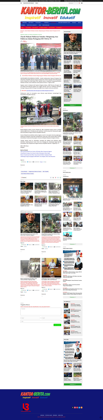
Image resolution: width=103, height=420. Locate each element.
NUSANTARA (38, 22)
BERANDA (22, 34)
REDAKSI (42, 415)
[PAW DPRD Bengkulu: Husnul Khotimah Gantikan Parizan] (68, 375)
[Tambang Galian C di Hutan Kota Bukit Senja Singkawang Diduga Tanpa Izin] (77, 57)
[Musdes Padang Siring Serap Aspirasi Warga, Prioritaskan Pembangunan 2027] (77, 158)
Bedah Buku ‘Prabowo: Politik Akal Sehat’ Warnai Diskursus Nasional (72, 199)
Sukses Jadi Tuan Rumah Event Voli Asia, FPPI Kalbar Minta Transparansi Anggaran (36, 151)
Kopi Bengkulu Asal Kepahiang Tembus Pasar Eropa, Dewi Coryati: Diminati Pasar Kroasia (72, 289)
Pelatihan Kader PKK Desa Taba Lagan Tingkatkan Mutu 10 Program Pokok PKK (55, 204)
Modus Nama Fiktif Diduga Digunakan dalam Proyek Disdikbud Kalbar (67, 62)
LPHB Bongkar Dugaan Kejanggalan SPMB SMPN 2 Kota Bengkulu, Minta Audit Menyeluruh (38, 156)
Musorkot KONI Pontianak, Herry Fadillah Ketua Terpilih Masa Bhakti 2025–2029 (76, 311)
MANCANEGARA (45, 25)
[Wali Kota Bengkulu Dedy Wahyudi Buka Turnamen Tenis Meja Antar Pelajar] (67, 327)
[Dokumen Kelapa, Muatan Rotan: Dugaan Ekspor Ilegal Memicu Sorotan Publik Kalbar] (77, 76)
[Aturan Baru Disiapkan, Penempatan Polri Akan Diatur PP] (67, 234)
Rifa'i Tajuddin (45, 171)
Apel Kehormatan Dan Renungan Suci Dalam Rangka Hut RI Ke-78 (39, 90)
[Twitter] (73, 408)
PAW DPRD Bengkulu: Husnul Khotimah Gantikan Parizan (72, 281)
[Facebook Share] (51, 178)
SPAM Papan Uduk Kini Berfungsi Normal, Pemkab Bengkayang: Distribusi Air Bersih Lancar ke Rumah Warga (67, 90)
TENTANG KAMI (48, 415)
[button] (79, 3)
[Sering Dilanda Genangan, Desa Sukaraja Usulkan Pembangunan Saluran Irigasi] (41, 186)
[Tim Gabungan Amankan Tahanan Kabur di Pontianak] (68, 67)
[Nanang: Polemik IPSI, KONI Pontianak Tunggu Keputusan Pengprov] (67, 316)
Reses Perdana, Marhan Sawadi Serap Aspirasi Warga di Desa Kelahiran (71, 285)
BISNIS (79, 22)
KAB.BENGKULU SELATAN (37, 34)
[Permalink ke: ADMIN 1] (21, 41)
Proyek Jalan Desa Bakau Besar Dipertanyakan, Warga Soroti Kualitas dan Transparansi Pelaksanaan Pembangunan (68, 81)
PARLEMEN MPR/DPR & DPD (64, 22)
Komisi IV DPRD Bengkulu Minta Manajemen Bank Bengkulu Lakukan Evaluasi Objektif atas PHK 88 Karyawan (72, 294)
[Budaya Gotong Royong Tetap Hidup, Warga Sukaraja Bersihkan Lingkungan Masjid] (55, 186)
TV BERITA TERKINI (43, 27)
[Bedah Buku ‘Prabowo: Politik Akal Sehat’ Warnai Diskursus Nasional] (72, 188)
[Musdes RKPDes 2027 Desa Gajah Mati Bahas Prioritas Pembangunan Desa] (41, 199)
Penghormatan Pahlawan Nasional (35, 171)
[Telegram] (79, 408)
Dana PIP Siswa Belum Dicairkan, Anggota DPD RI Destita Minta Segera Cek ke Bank (72, 272)
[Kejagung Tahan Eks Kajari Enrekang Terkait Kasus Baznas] (67, 224)
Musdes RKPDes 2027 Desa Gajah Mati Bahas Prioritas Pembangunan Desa (41, 204)
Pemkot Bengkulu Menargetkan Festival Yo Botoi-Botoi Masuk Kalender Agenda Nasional (67, 209)
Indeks (37, 3)
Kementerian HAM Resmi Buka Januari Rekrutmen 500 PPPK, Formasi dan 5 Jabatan (68, 100)
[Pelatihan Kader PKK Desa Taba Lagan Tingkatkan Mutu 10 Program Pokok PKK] (55, 199)
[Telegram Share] (58, 178)
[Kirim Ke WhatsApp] (60, 178)
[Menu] (21, 3)
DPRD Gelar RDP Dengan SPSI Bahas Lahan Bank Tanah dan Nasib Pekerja (72, 277)
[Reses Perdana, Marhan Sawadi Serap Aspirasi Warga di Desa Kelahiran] (77, 375)
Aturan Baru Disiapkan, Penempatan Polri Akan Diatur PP (67, 239)
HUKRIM (23, 25)
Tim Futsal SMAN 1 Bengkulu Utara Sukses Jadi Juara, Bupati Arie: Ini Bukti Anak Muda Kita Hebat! (76, 332)
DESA (40, 25)
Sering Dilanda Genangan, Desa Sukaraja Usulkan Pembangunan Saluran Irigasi (35, 153)
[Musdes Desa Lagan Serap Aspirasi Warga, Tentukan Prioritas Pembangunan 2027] (67, 158)
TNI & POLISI (35, 27)
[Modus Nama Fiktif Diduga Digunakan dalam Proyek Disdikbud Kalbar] (68, 57)
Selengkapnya (72, 105)
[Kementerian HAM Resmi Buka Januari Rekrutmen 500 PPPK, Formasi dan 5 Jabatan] (68, 95)
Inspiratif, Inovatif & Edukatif (28, 3)
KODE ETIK (60, 415)
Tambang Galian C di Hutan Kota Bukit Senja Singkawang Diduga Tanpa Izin (77, 62)
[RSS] (81, 408)
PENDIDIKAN (59, 27)
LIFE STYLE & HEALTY (32, 25)
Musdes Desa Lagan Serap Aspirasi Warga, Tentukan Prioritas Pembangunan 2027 (67, 163)
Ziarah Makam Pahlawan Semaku (27, 173)
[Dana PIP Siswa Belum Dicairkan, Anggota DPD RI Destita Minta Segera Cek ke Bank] (72, 260)
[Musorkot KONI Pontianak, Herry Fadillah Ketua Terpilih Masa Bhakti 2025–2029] (67, 311)
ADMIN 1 (24, 41)
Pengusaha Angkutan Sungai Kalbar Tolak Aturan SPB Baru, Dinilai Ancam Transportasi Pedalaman (77, 90)
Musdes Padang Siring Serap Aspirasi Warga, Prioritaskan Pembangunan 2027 (77, 163)
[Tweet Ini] (53, 178)
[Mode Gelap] (81, 3)
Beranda (22, 30)
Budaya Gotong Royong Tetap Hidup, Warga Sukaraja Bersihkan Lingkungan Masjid (49, 0)
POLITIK (74, 22)
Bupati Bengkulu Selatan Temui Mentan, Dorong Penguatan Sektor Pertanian (77, 229)
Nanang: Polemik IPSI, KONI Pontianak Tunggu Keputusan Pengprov (75, 316)
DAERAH (26, 34)
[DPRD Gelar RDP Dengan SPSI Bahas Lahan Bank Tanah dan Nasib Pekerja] (77, 365)
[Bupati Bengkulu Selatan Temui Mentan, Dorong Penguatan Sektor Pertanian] (77, 224)
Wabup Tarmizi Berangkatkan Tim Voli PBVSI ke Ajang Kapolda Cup (75, 321)
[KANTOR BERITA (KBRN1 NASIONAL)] (51, 12)
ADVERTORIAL (52, 27)
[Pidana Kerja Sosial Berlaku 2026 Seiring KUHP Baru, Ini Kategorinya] (77, 214)
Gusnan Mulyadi (24, 171)
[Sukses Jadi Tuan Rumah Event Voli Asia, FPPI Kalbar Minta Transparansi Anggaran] (27, 186)
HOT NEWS (31, 22)
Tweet (41, 161)
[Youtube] (77, 408)
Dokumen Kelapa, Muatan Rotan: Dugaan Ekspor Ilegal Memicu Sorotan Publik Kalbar (77, 81)
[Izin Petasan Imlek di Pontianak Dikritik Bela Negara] (77, 67)
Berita (22, 27)
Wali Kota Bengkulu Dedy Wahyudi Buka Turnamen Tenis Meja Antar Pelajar (75, 327)
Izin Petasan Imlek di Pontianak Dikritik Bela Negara (77, 71)
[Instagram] (75, 408)
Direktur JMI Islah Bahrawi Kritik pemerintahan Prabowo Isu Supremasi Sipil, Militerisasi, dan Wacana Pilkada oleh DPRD (67, 219)
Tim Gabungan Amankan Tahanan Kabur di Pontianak (67, 71)
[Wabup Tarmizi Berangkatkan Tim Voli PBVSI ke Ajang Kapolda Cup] (67, 322)
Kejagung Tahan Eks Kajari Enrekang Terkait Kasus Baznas (67, 229)
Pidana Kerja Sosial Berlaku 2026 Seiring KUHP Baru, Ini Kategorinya (77, 219)
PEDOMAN (55, 415)
